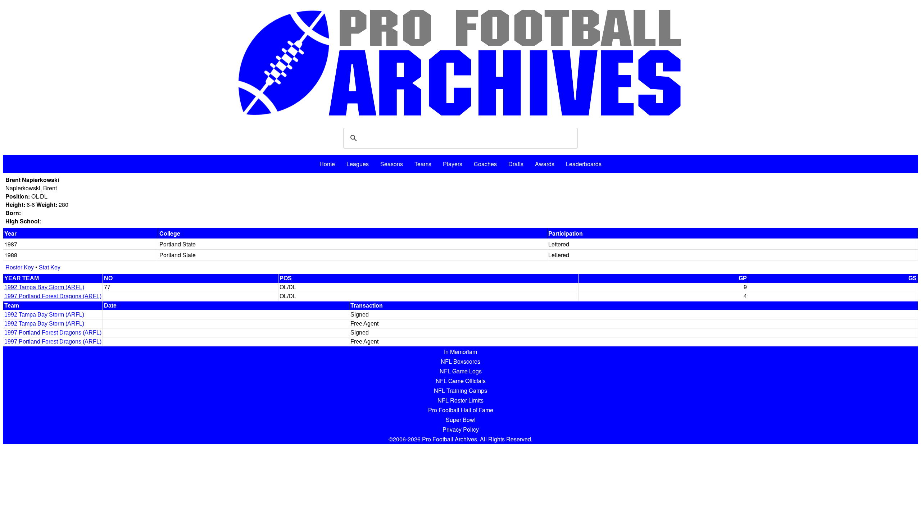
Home (327, 164)
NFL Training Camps (460, 390)
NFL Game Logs (461, 371)
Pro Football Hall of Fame (460, 410)
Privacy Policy (461, 429)
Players (452, 164)
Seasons (391, 164)
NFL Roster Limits (460, 400)
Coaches (485, 164)
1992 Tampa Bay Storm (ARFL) (44, 287)
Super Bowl (461, 419)
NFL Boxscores (460, 361)
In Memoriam (460, 351)
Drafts (515, 164)
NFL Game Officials (461, 381)
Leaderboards (584, 164)
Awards (544, 164)
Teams (422, 164)
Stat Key (49, 267)
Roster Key (19, 267)
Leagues (357, 164)
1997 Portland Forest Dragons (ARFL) (52, 296)
